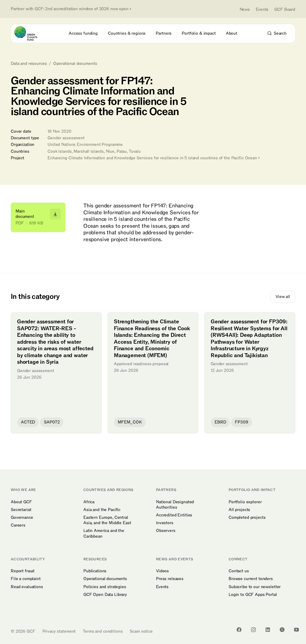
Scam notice (141, 631)
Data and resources (29, 63)
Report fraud (22, 571)
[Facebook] (239, 629)
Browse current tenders (251, 579)
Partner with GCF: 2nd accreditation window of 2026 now (69, 9)
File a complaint (26, 579)
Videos (162, 571)
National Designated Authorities (175, 504)
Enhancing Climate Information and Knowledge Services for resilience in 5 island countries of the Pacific (152, 158)
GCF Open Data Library (105, 594)
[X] (282, 629)
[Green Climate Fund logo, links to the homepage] (31, 33)
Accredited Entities (174, 515)
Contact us (239, 571)
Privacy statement (59, 631)
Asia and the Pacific (101, 510)
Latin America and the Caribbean (103, 533)
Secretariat (21, 510)
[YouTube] (296, 629)
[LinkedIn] (267, 629)
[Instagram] (253, 629)
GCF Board (284, 9)
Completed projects (247, 517)
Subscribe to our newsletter (255, 587)
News (245, 9)
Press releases (169, 579)
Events (262, 9)
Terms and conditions (103, 631)
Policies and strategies (104, 587)
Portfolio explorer (245, 502)
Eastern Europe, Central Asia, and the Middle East (107, 520)
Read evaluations (27, 587)
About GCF (21, 502)
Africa (88, 502)
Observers (165, 530)
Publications (94, 571)
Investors (164, 523)
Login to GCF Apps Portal (253, 594)
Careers (18, 525)
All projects (239, 510)
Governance (22, 517)
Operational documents (75, 63)
